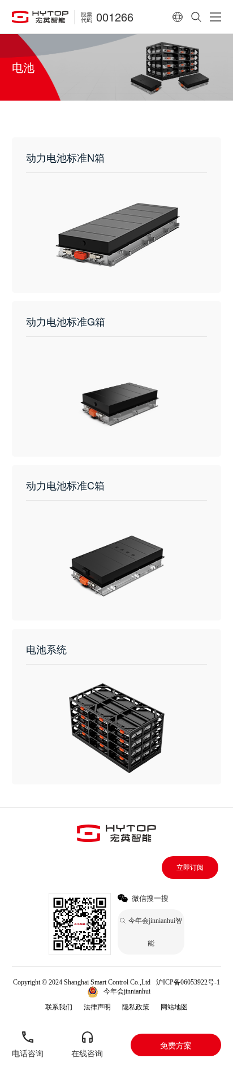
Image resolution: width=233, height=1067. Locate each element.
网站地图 (174, 1007)
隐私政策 (135, 1007)
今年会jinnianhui (126, 991)
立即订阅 (190, 867)
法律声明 (97, 1007)
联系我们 (58, 1007)
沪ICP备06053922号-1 (188, 982)
